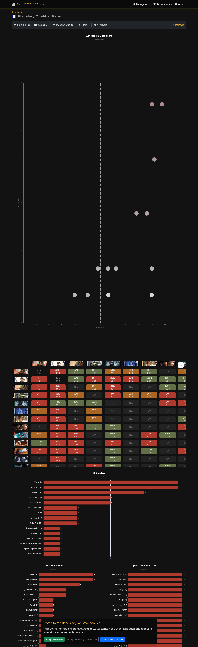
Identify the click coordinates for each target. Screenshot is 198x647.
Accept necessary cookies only (82, 639)
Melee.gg (179, 25)
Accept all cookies (54, 639)
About (181, 4)
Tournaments (164, 4)
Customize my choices (112, 639)
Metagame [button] (142, 4)
